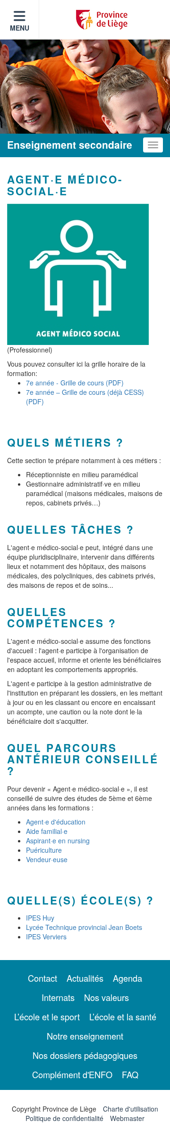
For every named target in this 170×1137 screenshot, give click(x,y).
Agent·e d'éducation (55, 821)
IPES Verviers (46, 936)
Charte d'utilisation (130, 1108)
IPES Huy (40, 917)
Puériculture (44, 850)
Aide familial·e (47, 831)
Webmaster (127, 1118)
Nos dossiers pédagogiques (85, 1055)
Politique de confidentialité (64, 1118)
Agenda (127, 978)
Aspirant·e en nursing (58, 840)
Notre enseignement (85, 1036)
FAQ (130, 1074)
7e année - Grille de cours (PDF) (75, 382)
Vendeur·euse (47, 859)
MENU (19, 27)
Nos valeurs (106, 997)
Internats (58, 997)
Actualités (85, 978)
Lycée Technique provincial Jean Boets (84, 927)
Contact (42, 978)
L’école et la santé (122, 1016)
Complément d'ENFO (72, 1074)
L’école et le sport (47, 1016)
